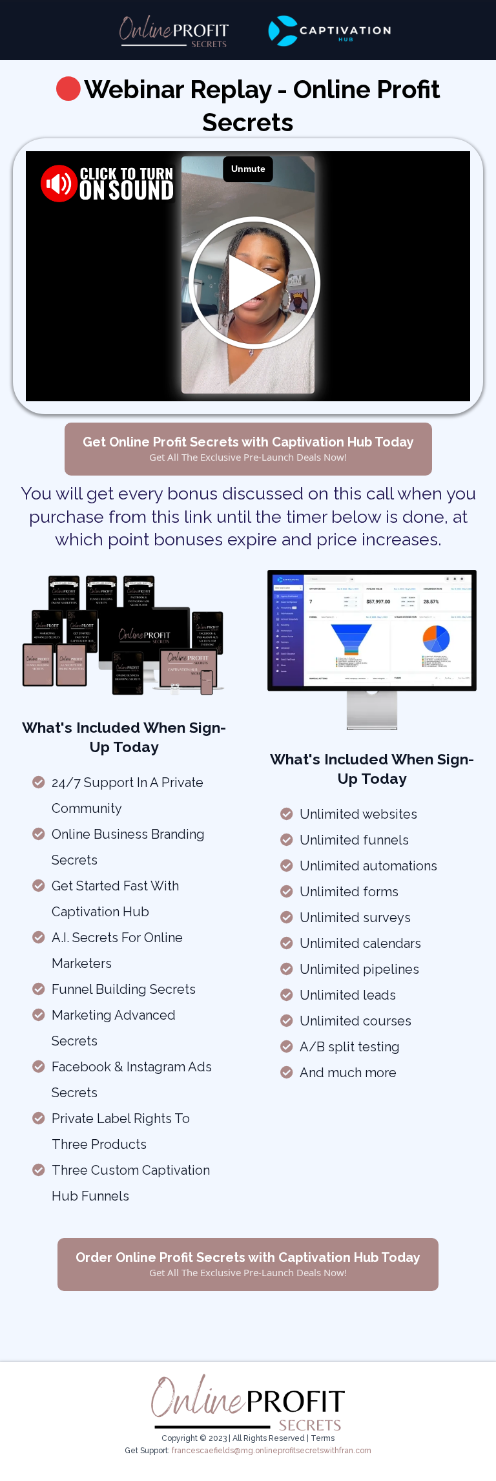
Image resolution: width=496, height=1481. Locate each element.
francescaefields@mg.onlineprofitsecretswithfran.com (271, 1450)
